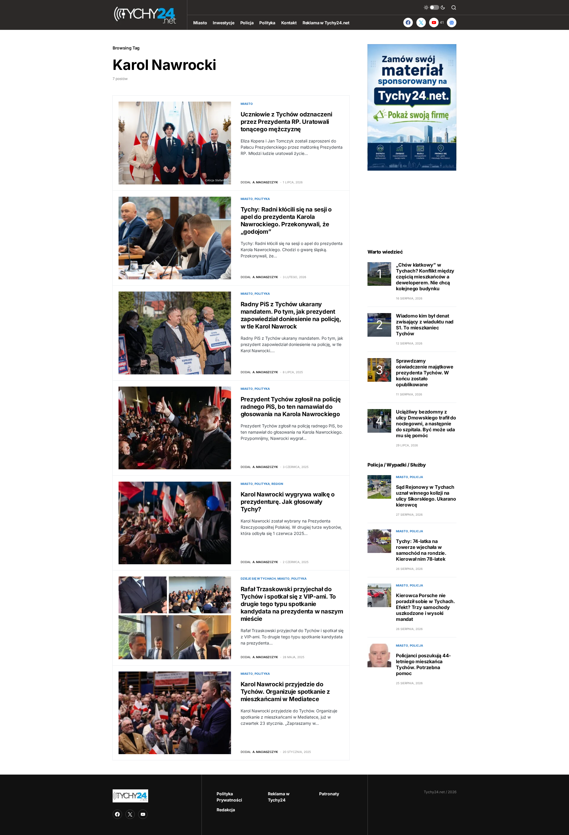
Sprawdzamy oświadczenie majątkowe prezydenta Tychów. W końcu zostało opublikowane (424, 373)
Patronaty (329, 793)
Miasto (247, 103)
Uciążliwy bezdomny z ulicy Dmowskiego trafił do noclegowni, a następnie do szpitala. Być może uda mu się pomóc (426, 424)
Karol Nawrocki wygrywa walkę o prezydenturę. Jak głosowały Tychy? (288, 502)
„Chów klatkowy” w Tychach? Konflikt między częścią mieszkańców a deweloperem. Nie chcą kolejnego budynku (425, 277)
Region (277, 483)
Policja (416, 477)
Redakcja (226, 809)
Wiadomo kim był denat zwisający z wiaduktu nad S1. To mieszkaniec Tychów (424, 325)
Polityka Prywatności (229, 796)
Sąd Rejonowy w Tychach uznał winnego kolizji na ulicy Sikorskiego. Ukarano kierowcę (426, 496)
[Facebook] (408, 22)
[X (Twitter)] (421, 22)
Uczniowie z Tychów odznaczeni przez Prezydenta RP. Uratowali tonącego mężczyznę (286, 122)
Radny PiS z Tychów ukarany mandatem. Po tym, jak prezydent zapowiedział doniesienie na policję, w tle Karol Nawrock (291, 315)
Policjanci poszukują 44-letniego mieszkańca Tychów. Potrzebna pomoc (423, 665)
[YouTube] (143, 814)
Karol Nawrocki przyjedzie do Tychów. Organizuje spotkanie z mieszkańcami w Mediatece (285, 692)
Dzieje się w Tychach (258, 578)
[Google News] (451, 22)
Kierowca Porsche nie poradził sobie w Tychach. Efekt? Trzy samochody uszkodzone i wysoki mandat (425, 607)
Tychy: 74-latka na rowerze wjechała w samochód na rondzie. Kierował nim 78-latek (421, 550)
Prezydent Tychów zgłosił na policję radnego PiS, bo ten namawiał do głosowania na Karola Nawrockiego (291, 407)
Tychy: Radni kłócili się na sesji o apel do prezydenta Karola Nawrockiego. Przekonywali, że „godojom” (286, 220)
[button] (434, 7)
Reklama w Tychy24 (279, 796)
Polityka (262, 199)
